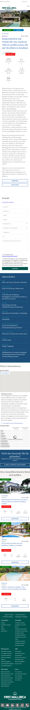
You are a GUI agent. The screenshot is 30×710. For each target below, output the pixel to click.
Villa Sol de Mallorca (20, 661)
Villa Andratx (18, 651)
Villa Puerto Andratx (20, 653)
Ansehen (15, 518)
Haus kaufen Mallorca (6, 665)
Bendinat (5, 36)
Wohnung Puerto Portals (7, 678)
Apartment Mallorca (6, 661)
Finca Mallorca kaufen (6, 653)
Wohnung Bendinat (5, 676)
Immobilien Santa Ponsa (21, 629)
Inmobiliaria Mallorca (8, 616)
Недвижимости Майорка (21, 616)
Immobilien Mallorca (20, 614)
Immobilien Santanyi (20, 641)
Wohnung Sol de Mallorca (7, 682)
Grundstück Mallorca (6, 655)
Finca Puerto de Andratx (21, 674)
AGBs (2, 627)
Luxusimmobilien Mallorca (7, 663)
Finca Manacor (18, 678)
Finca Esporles (18, 676)
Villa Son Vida (18, 663)
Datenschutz (4, 631)
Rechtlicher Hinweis (6, 625)
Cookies (3, 629)
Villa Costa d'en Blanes (20, 657)
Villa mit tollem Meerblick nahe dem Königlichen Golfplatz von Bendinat (11, 544)
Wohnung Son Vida (5, 684)
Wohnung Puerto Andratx (7, 674)
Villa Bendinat (18, 655)
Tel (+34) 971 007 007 (7, 202)
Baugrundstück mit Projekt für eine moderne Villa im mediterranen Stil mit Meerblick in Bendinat (14, 502)
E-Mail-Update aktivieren (15, 465)
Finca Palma (18, 680)
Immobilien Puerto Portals (21, 631)
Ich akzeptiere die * (10, 255)
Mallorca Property (9, 614)
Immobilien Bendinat (20, 635)
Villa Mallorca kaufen (6, 651)
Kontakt (3, 623)
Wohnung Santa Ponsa (6, 680)
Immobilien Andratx (20, 623)
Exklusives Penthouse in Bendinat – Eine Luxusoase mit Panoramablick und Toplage (13, 588)
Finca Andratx (18, 671)
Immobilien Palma (19, 645)
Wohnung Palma (5, 686)
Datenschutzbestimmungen (9, 256)
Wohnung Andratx (5, 671)
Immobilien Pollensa (20, 643)
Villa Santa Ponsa (19, 659)
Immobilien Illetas (19, 633)
